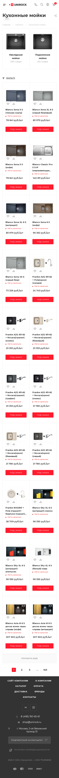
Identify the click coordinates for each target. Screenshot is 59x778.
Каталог (20, 686)
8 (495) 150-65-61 (30, 716)
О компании (43, 681)
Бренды (40, 691)
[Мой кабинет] (47, 4)
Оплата (39, 686)
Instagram (33, 707)
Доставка (20, 691)
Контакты (29, 697)
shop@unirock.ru (31, 722)
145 (45, 669)
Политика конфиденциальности (32, 750)
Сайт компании (18, 681)
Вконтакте (25, 707)
